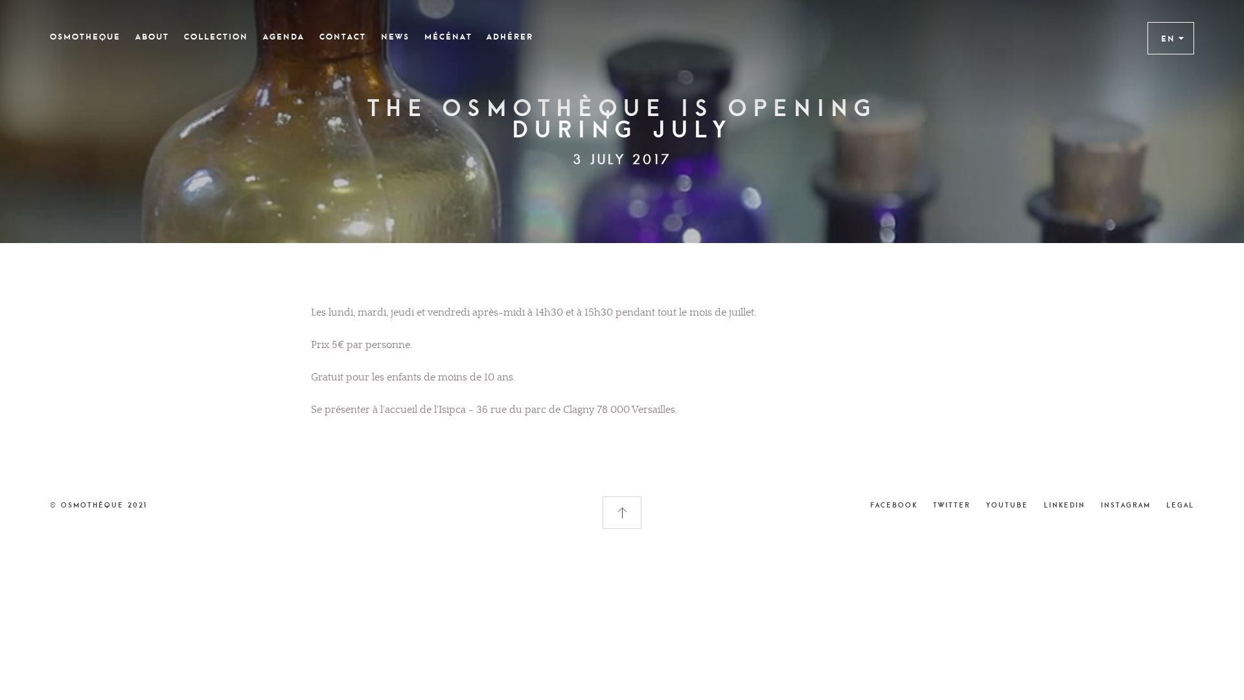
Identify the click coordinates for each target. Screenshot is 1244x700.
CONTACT (342, 36)
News (395, 36)
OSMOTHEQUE (85, 36)
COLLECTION (216, 36)
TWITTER (952, 505)
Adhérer (510, 36)
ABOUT (152, 36)
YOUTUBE (1007, 505)
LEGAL (1180, 505)
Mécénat (448, 36)
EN (1168, 38)
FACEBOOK (893, 505)
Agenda (284, 36)
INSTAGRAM (1126, 505)
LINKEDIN (1064, 505)
